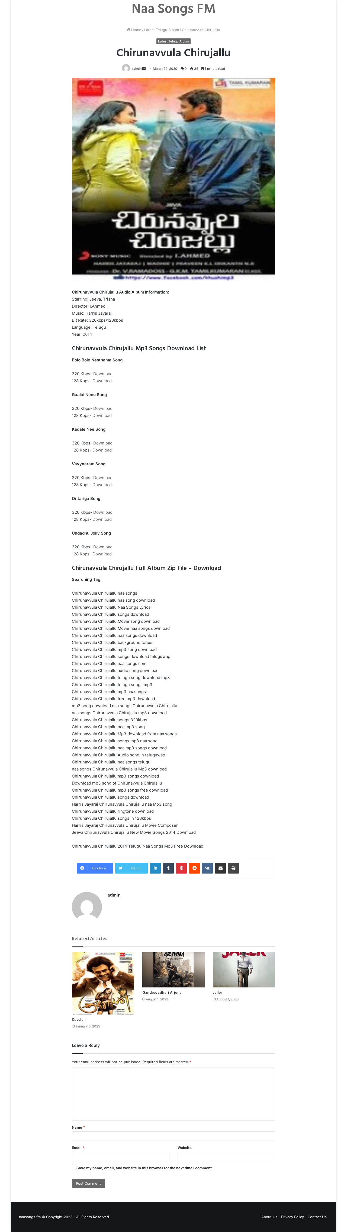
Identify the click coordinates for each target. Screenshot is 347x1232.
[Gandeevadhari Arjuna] (173, 969)
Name (78, 1127)
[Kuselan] (103, 983)
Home (135, 30)
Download (103, 373)
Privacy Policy (292, 1217)
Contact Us (317, 1217)
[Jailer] (244, 969)
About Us (269, 1217)
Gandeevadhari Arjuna (162, 993)
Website (185, 1147)
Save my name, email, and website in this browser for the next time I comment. (144, 1168)
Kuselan (79, 1020)
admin (137, 69)
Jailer (217, 993)
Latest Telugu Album (161, 30)
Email (78, 1147)
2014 (87, 334)
